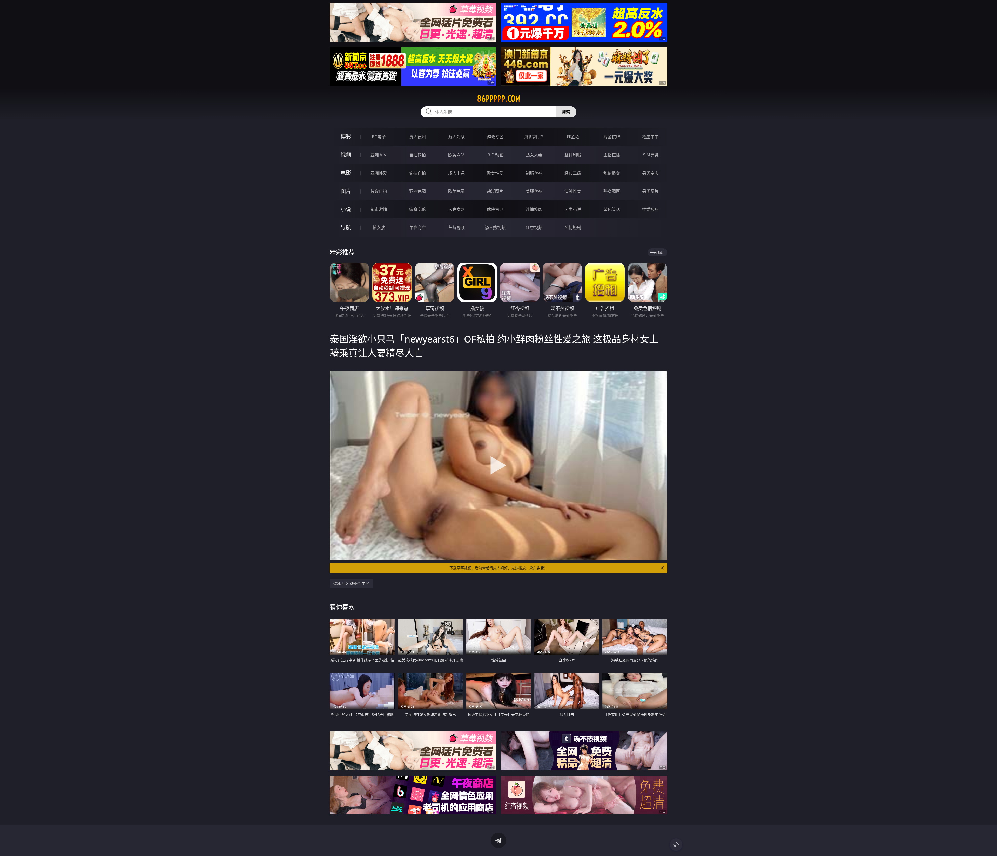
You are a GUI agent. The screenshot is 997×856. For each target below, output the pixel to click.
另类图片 (650, 191)
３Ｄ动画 (495, 155)
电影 (346, 172)
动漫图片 (495, 191)
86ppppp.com (498, 98)
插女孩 (379, 227)
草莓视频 (456, 227)
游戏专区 (495, 137)
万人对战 (456, 137)
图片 (346, 191)
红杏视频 (534, 227)
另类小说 (572, 209)
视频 (346, 154)
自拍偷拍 (417, 155)
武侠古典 (495, 209)
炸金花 (573, 137)
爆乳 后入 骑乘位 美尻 (351, 583)
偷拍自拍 (417, 173)
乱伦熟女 (611, 173)
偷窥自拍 (378, 191)
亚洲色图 (417, 191)
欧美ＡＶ (456, 155)
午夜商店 (417, 227)
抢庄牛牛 (650, 137)
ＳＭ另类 (650, 155)
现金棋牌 (611, 137)
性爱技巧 (650, 209)
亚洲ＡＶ (378, 155)
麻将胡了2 (533, 137)
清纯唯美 (572, 191)
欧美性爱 (495, 173)
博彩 (346, 136)
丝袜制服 (572, 155)
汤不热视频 (495, 227)
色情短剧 (572, 227)
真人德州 (417, 137)
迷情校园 (534, 209)
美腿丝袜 (534, 191)
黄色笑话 (611, 209)
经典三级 (572, 173)
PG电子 (379, 137)
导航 (346, 227)
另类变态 (650, 173)
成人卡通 (456, 173)
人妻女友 (456, 209)
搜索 (566, 112)
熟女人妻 (534, 155)
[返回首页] (676, 844)
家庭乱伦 (417, 209)
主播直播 (611, 155)
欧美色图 (456, 191)
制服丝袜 (534, 173)
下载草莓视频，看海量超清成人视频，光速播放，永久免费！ (498, 567)
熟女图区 (611, 191)
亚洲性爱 (378, 173)
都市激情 (378, 209)
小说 (346, 209)
